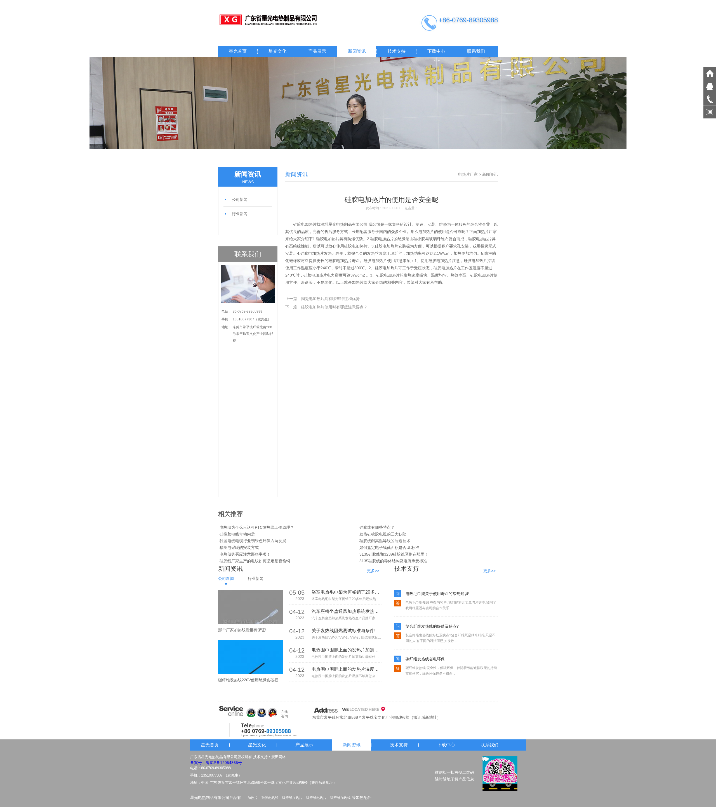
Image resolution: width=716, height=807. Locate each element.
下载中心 (436, 51)
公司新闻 (240, 199)
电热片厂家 (468, 174)
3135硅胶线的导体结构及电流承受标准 (393, 561)
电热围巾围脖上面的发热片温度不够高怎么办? (346, 669)
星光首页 (238, 51)
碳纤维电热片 (316, 798)
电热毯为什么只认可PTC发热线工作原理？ (257, 527)
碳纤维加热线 (340, 798)
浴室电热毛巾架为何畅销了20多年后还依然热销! (346, 592)
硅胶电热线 (270, 798)
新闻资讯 (357, 51)
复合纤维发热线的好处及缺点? (432, 626)
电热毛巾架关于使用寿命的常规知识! (437, 593)
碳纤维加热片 (292, 798)
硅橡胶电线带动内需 (237, 534)
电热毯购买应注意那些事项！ (245, 554)
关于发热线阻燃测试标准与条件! (343, 630)
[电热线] (274, 20)
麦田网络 (278, 757)
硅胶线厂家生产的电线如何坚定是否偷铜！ (257, 561)
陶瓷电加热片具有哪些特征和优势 (330, 298)
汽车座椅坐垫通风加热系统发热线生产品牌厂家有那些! (346, 611)
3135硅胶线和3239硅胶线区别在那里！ (393, 554)
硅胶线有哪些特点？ (377, 527)
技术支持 (397, 51)
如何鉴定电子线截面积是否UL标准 (389, 547)
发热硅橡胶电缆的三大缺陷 (382, 534)
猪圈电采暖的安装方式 (239, 547)
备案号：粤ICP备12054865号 (216, 762)
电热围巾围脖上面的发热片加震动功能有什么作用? (346, 649)
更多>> (373, 570)
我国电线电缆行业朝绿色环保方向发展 (253, 541)
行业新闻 (240, 213)
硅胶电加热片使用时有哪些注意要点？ (334, 307)
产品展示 (317, 51)
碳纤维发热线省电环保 (425, 659)
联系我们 (476, 51)
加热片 (253, 798)
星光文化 (277, 51)
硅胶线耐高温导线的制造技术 (384, 541)
